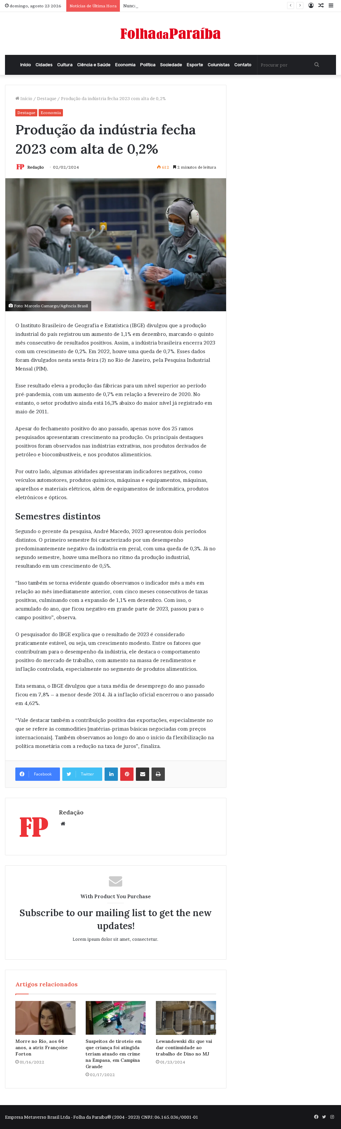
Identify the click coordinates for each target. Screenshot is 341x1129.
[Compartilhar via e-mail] (142, 774)
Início (25, 64)
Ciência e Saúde (94, 64)
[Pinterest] (127, 774)
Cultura (65, 64)
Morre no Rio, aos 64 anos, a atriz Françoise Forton (41, 1047)
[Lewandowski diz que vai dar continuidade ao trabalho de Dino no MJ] (186, 1018)
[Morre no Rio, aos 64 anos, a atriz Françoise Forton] (45, 1018)
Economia (125, 64)
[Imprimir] (158, 774)
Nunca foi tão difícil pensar (151, 5)
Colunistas (219, 64)
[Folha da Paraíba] (170, 33)
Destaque (46, 98)
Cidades (44, 64)
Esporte (195, 64)
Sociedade (171, 64)
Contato (242, 64)
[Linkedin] (111, 774)
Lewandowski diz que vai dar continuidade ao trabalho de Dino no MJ (184, 1047)
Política (148, 64)
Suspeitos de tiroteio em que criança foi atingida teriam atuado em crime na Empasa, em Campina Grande (114, 1053)
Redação (35, 167)
